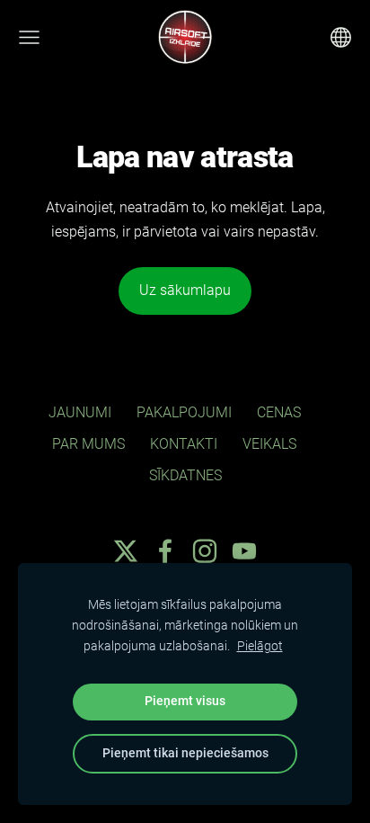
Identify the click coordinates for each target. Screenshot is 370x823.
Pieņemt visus (185, 701)
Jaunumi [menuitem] (79, 412)
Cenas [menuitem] (279, 412)
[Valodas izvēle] (341, 37)
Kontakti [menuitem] (183, 443)
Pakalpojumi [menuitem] (184, 412)
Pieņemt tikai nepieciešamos (185, 753)
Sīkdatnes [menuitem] (185, 475)
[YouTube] (244, 551)
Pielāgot (260, 646)
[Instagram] (205, 551)
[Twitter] (126, 551)
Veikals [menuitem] (269, 443)
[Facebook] (165, 551)
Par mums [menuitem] (88, 443)
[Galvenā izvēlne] (29, 37)
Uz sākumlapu (185, 290)
